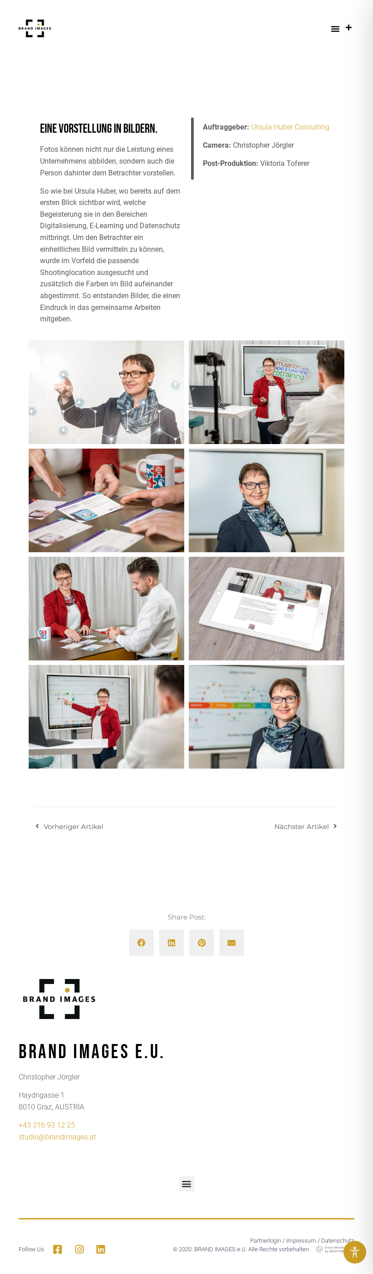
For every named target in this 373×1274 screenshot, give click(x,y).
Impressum (301, 1240)
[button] (335, 28)
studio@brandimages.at (57, 1137)
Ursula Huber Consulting (290, 127)
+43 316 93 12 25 (47, 1125)
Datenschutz (337, 1240)
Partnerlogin (265, 1240)
